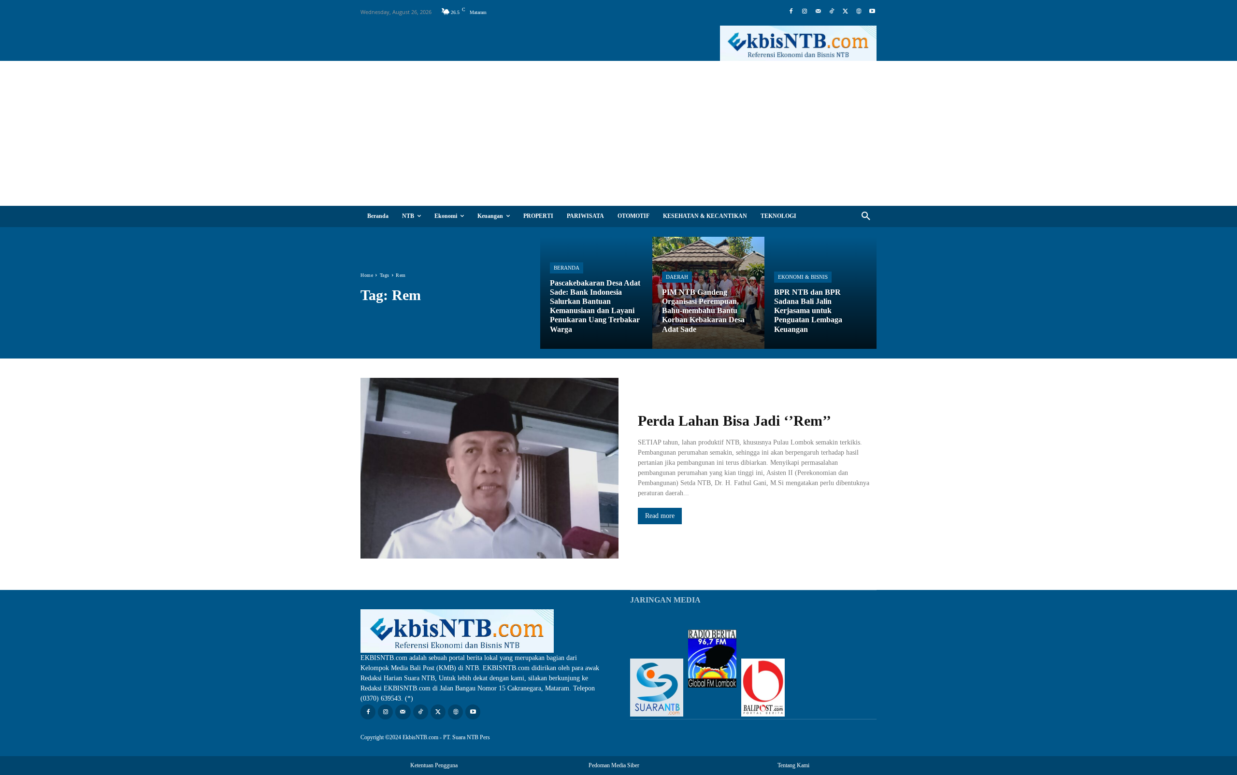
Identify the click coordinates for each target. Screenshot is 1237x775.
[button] (866, 216)
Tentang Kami (793, 765)
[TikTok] (831, 11)
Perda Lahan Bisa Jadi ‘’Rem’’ (734, 421)
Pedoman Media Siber (614, 765)
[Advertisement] (618, 133)
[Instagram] (804, 11)
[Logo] (798, 43)
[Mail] (818, 11)
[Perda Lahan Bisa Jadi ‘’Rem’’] (489, 468)
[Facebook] (791, 11)
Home (366, 275)
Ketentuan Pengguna (434, 765)
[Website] (858, 11)
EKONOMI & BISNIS (803, 277)
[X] (845, 11)
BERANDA (566, 268)
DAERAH (677, 277)
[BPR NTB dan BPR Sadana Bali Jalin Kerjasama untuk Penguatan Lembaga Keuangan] (820, 293)
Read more (660, 515)
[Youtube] (872, 11)
